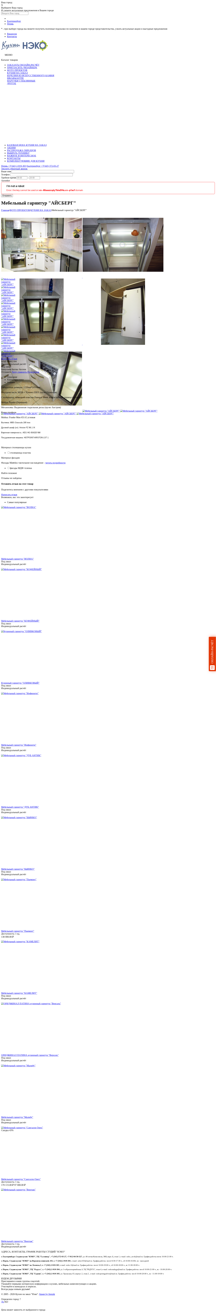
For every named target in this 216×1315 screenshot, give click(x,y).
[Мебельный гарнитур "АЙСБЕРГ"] (42, 277)
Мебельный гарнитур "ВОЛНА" (17, 559)
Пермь (10, 24)
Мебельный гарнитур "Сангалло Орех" (21, 1179)
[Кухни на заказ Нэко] (24, 50)
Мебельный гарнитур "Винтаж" (17, 1241)
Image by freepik (47, 1294)
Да (2, 1302)
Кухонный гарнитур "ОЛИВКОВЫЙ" (20, 683)
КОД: (4, 361)
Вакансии (12, 34)
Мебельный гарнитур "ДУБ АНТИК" (20, 807)
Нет (6, 1302)
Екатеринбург (14, 21)
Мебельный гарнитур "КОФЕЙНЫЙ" (20, 621)
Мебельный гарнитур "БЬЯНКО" (18, 869)
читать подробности (55, 463)
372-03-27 (43, 166)
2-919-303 (13, 166)
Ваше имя (6, 171)
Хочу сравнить (19, 372)
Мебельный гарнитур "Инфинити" (18, 745)
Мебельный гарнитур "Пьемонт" (17, 931)
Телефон (5, 174)
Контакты (12, 36)
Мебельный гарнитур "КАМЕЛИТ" (19, 993)
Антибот (5, 180)
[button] (33, 372)
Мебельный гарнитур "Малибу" (17, 1117)
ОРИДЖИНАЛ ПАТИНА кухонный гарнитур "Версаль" (30, 1055)
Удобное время (8, 177)
